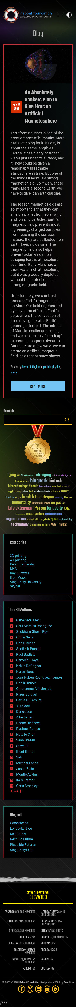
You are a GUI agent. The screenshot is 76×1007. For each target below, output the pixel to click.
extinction (55, 491)
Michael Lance (27, 763)
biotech (55, 481)
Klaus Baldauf (26, 694)
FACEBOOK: (11, 912)
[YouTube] (47, 989)
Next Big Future (21, 839)
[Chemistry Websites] (38, 445)
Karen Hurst (25, 672)
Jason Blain (25, 769)
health (28, 497)
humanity (59, 498)
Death (31, 491)
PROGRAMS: (47, 950)
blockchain (45, 486)
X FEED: (13, 931)
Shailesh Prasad (28, 649)
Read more (38, 386)
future (65, 491)
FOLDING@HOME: (23, 950)
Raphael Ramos (28, 729)
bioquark (39, 481)
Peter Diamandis (22, 564)
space (14, 372)
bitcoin (33, 486)
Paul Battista (25, 654)
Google (18, 498)
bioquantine (22, 481)
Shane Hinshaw (28, 723)
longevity (55, 508)
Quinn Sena (25, 637)
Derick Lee (24, 712)
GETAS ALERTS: (49, 921)
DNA (13, 569)
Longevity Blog (21, 828)
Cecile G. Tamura (29, 700)
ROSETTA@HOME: (22, 959)
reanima (39, 514)
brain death (56, 486)
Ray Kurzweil (19, 573)
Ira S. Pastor (25, 780)
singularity (45, 519)
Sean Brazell (25, 740)
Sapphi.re (69, 982)
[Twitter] (30, 989)
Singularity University (25, 582)
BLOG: (44, 931)
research (30, 519)
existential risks (42, 491)
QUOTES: (45, 968)
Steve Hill (23, 746)
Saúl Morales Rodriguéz (34, 626)
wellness (58, 524)
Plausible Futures (23, 845)
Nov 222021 (16, 107)
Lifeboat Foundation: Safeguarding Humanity (27, 14)
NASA (67, 509)
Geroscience (19, 823)
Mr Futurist (18, 834)
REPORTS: (46, 943)
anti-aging (42, 475)
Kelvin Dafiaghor (31, 367)
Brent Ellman (25, 752)
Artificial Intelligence (61, 475)
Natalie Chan (25, 735)
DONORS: (24, 937)
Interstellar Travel (41, 503)
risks (37, 519)
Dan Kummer (26, 683)
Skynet (15, 586)
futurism (10, 498)
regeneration (16, 519)
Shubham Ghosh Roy (32, 632)
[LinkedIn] (38, 989)
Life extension (20, 508)
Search (67, 420)
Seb (19, 757)
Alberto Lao (24, 717)
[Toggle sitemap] (60, 15)
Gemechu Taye (27, 660)
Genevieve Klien (28, 620)
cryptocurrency (15, 491)
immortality (21, 502)
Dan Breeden (25, 643)
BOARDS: (45, 937)
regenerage (54, 513)
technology (20, 524)
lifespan (39, 508)
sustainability (65, 519)
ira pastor (58, 502)
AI (18, 475)
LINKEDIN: (12, 921)
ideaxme (68, 498)
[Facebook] (21, 989)
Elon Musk (18, 578)
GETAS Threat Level (38, 896)
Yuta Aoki (23, 706)
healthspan (44, 497)
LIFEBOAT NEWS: (50, 912)
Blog (38, 34)
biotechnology (18, 486)
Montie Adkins (27, 774)
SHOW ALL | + (16, 791)
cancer (66, 486)
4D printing (18, 560)
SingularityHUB (21, 850)
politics (29, 514)
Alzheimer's (27, 475)
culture (25, 491)
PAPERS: (45, 959)
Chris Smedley (27, 786)
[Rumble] (55, 989)
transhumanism (40, 525)
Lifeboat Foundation (28, 982)
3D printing (18, 556)
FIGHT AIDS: (15, 943)
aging (11, 475)
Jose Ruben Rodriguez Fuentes (39, 677)
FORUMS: (27, 968)
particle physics (51, 367)
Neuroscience (20, 514)
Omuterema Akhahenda (34, 689)
